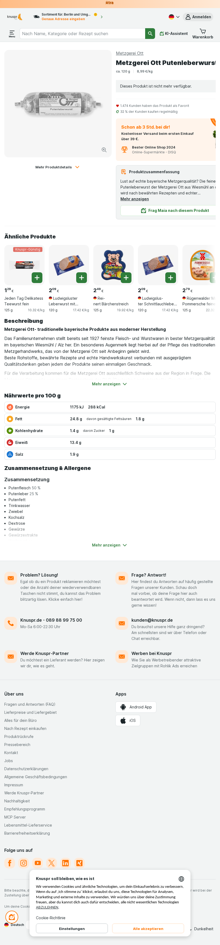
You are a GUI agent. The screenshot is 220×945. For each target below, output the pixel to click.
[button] (198, 17)
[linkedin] (65, 863)
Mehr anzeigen (134, 199)
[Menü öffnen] (12, 33)
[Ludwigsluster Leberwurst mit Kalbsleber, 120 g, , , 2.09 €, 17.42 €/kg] (69, 265)
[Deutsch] (174, 17)
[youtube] (37, 863)
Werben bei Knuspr (151, 653)
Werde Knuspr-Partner (44, 653)
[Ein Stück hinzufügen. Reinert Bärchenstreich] (126, 277)
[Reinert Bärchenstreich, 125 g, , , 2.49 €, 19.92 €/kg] (113, 265)
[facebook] (9, 863)
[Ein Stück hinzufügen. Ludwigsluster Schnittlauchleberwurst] (170, 277)
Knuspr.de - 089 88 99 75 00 (51, 620)
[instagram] (23, 863)
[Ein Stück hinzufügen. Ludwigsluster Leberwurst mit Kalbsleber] (81, 277)
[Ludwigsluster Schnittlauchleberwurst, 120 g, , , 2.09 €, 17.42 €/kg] (158, 265)
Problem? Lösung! (39, 575)
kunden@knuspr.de (152, 620)
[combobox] (82, 33)
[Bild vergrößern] (104, 150)
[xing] (79, 863)
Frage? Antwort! (148, 575)
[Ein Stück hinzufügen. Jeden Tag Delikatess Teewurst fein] (37, 277)
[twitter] (51, 863)
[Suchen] (150, 33)
